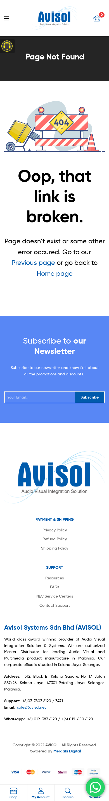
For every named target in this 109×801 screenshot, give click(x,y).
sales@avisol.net (31, 707)
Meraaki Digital (67, 751)
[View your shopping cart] (97, 18)
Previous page (33, 262)
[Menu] (11, 17)
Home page (55, 273)
